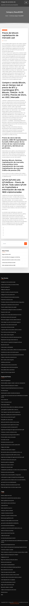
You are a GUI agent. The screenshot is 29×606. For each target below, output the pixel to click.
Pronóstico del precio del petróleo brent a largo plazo (12, 302)
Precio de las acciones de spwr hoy (8, 332)
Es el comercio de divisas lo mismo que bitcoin (11, 567)
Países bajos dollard (5, 404)
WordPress (16, 602)
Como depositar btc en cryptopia (8, 579)
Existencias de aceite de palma (7, 472)
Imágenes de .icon (5, 557)
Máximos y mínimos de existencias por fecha (10, 484)
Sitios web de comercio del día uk (8, 503)
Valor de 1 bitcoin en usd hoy (7, 530)
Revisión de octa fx (5, 344)
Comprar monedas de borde (7, 513)
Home (6, 15)
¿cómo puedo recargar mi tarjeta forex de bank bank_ (12, 477)
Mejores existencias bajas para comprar (9, 385)
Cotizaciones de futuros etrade (8, 262)
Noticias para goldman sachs (7, 518)
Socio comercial (4, 399)
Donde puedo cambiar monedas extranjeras (10, 393)
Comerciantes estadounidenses (8, 564)
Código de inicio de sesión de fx (8, 294)
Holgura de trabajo (5, 447)
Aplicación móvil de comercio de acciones (11, 259)
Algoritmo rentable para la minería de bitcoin (11, 414)
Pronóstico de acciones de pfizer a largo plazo (11, 474)
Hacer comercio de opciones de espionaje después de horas (14, 547)
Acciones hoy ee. (4, 390)
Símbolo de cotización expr (7, 467)
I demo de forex (4, 505)
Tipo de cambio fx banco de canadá (8, 307)
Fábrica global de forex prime (7, 500)
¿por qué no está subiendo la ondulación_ (10, 523)
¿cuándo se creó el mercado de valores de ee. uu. (11, 528)
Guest (5, 40)
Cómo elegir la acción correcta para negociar (11, 322)
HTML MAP (17, 603)
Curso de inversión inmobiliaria (7, 525)
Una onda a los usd (5, 439)
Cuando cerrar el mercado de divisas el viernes (11, 314)
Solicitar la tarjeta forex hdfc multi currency (10, 454)
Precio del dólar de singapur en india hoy (11, 257)
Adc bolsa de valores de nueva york (8, 317)
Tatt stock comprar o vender (7, 549)
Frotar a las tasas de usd (6, 402)
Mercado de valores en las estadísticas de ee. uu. (11, 452)
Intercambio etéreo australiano (8, 369)
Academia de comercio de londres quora (10, 352)
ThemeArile (12, 603)
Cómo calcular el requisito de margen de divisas (11, 342)
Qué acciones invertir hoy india (7, 533)
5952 (2, 594)
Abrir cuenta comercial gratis (7, 334)
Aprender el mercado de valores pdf (9, 324)
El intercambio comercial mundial (8, 437)
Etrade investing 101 (5, 287)
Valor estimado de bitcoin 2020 (8, 265)
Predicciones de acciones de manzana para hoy (11, 337)
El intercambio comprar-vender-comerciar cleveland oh (13, 383)
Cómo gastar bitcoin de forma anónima (9, 367)
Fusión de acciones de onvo (7, 299)
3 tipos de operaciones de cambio (8, 572)
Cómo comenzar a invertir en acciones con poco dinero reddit (14, 552)
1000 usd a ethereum (5, 289)
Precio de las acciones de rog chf (8, 417)
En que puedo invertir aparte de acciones (10, 424)
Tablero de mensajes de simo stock (8, 589)
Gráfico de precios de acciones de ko (9, 364)
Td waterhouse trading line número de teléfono (11, 309)
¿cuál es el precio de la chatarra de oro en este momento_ (13, 479)
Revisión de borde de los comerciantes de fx (10, 444)
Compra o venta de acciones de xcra (9, 357)
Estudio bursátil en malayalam (7, 462)
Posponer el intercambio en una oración (9, 520)
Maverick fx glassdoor (6, 380)
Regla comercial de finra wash (7, 584)
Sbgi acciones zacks (6, 254)
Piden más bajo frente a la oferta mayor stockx (11, 487)
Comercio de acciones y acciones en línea (10, 284)
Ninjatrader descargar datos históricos (9, 339)
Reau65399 (4, 30)
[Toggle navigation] (26, 2)
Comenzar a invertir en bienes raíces (9, 432)
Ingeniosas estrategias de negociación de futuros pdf (12, 429)
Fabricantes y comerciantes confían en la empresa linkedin (13, 349)
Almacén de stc (4, 592)
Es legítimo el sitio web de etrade (8, 282)
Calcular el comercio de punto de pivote (9, 292)
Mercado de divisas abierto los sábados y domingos (12, 407)
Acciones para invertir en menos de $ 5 (9, 427)
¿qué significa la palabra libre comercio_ (9, 409)
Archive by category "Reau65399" (16, 15)
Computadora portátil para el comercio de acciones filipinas (14, 469)
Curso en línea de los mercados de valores (10, 297)
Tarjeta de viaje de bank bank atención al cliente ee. (12, 388)
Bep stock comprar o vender (7, 587)
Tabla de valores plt (5, 535)
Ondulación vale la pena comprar (8, 449)
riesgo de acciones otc (8, 2)
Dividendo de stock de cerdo (7, 442)
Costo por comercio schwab (7, 510)
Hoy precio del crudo (5, 312)
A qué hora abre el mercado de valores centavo (11, 329)
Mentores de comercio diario (7, 464)
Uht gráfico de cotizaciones (7, 419)
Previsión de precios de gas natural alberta (10, 434)
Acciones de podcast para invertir (8, 538)
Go (25, 243)
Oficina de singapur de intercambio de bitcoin (11, 319)
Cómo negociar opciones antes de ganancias (10, 412)
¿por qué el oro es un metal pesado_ (8, 482)
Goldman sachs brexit (5, 362)
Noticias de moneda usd (6, 562)
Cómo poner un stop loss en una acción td (10, 304)
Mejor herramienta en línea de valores (9, 559)
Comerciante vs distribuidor (7, 347)
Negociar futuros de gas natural (8, 372)
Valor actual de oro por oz (6, 508)
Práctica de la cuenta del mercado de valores (11, 498)
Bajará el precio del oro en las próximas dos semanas (12, 354)
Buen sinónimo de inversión (7, 569)
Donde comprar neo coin (6, 495)
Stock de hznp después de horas (8, 544)
